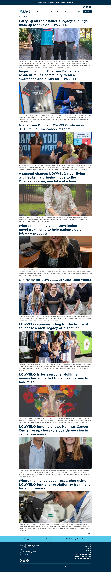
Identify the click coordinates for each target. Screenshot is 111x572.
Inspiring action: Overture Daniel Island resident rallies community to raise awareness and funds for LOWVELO (51, 75)
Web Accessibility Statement (83, 558)
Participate (46, 12)
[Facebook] (84, 7)
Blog (66, 12)
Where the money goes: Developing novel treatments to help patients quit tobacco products (50, 229)
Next (90, 533)
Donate (53, 12)
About (39, 12)
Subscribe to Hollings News (83, 554)
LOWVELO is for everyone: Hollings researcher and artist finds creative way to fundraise (53, 378)
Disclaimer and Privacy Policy (83, 556)
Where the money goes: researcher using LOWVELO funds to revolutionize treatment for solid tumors (54, 484)
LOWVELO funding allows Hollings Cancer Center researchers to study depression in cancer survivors (53, 430)
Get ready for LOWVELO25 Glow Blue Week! (55, 280)
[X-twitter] (90, 7)
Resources (60, 12)
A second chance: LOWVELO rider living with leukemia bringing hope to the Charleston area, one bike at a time (52, 177)
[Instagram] (87, 7)
